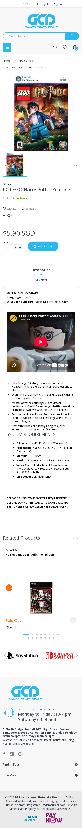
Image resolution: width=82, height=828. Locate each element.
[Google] (9, 215)
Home (6, 61)
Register (46, 4)
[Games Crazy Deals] (41, 21)
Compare (31, 208)
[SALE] (41, 598)
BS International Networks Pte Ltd (39, 797)
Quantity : (8, 242)
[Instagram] (12, 753)
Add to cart (46, 246)
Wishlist (11, 208)
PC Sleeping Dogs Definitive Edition (30, 554)
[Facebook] (4, 215)
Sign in (58, 4)
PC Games (26, 61)
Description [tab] (41, 270)
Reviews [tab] (41, 279)
